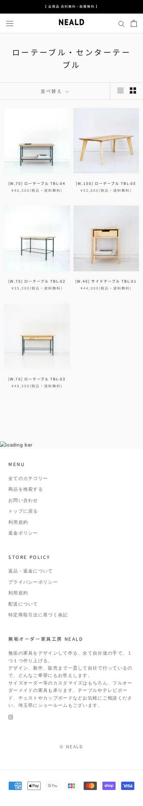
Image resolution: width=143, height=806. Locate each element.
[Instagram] (10, 716)
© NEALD (71, 746)
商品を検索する (25, 489)
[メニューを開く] (9, 23)
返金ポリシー (23, 533)
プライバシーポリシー (33, 582)
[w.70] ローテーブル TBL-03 (37, 378)
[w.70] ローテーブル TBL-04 (37, 183)
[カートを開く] (134, 23)
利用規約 (18, 522)
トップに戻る (23, 511)
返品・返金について (30, 571)
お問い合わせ (23, 500)
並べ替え (52, 91)
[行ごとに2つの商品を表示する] (133, 90)
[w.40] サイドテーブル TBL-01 (106, 281)
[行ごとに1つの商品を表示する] (120, 90)
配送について (23, 604)
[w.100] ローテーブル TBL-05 (106, 183)
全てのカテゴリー (28, 478)
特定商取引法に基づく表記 (38, 614)
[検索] (121, 23)
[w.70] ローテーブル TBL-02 (37, 281)
